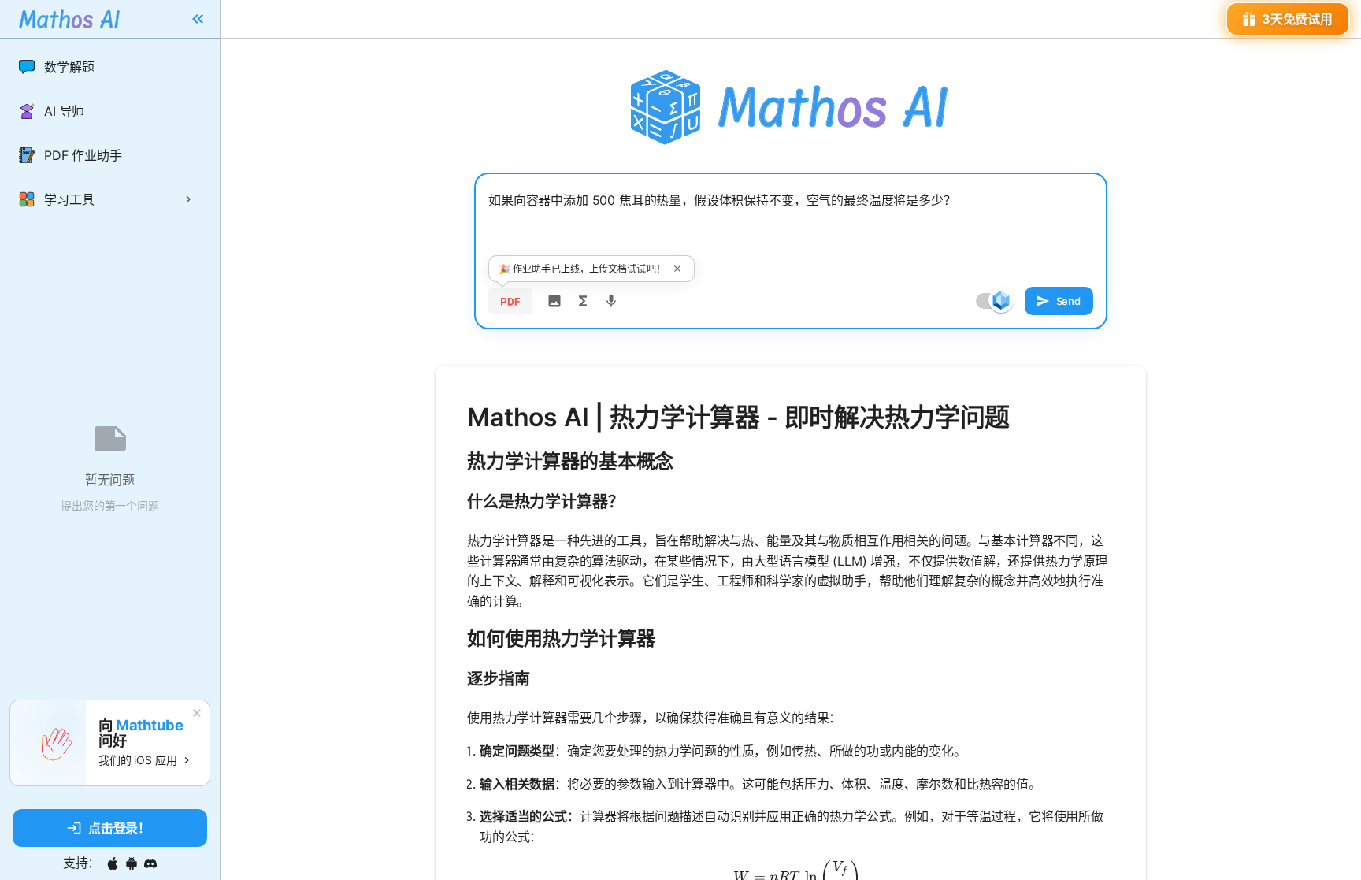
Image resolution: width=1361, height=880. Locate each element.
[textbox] (790, 226)
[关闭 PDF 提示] (677, 269)
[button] (110, 67)
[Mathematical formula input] (583, 301)
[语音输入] (611, 301)
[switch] (1001, 300)
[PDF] (510, 301)
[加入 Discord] (150, 863)
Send (1068, 301)
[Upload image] (554, 301)
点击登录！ (119, 828)
